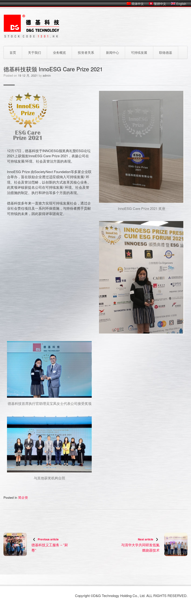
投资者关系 (86, 52)
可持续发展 (139, 52)
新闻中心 (112, 52)
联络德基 (165, 52)
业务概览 (59, 52)
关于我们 (34, 52)
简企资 (23, 497)
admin (47, 75)
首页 (13, 52)
